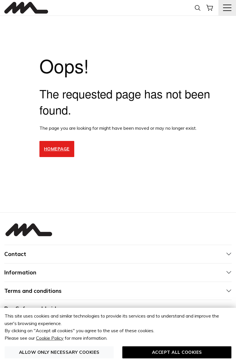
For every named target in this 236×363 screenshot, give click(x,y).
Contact (15, 254)
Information (20, 272)
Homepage (57, 149)
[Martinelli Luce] (26, 7)
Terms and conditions (33, 290)
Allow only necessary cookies (59, 352)
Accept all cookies (177, 352)
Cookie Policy (50, 338)
